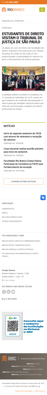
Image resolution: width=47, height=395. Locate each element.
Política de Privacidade (23, 391)
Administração (8, 209)
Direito (5, 213)
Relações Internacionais (12, 217)
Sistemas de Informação (12, 221)
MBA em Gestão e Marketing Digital (16, 245)
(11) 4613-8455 (11, 2)
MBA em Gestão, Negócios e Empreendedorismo (21, 241)
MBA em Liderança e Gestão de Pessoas (17, 249)
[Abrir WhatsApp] (40, 388)
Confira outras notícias (23, 181)
